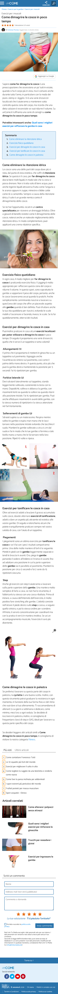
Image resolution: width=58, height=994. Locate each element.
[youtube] (17, 976)
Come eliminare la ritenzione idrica (25, 139)
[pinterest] (23, 976)
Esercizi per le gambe (15, 9)
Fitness (4, 9)
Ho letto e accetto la (17, 925)
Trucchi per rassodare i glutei (39, 842)
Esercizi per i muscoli (32, 9)
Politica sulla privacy (28, 992)
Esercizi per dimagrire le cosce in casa (27, 147)
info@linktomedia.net (14, 945)
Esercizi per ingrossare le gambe (40, 858)
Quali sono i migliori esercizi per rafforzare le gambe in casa (27, 124)
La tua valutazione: (16, 918)
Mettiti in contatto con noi (46, 987)
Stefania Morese (13, 30)
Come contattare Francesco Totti (20, 757)
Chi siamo (30, 987)
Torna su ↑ (29, 960)
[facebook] (6, 976)
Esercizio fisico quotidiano (21, 143)
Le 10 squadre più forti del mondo (20, 762)
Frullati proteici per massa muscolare (22, 788)
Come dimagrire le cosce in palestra (26, 155)
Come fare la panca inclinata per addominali (25, 779)
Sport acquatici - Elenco (16, 793)
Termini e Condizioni (11, 992)
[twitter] (12, 976)
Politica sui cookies (45, 992)
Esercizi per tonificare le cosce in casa (27, 151)
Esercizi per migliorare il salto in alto (22, 766)
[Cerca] (54, 3)
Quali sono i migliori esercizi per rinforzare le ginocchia (40, 827)
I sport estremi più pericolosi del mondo (23, 784)
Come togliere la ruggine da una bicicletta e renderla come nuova (29, 773)
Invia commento (44, 926)
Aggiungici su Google (46, 76)
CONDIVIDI (46, 5)
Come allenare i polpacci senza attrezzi (40, 809)
